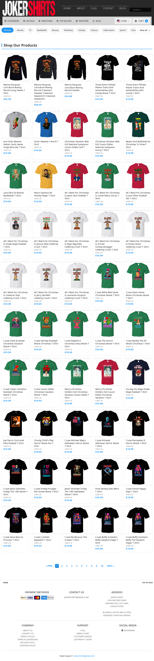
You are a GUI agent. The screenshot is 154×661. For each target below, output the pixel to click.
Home (67, 8)
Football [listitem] (135, 30)
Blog (122, 8)
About (81, 8)
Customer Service (83, 636)
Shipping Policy (28, 645)
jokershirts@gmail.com (84, 656)
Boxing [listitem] (55, 30)
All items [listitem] (7, 30)
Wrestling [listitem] (68, 30)
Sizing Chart (82, 633)
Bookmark (129, 630)
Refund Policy (27, 642)
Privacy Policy (27, 636)
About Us (27, 630)
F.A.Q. (94, 8)
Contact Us (28, 633)
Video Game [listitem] (108, 30)
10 (102, 566)
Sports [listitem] (123, 30)
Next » (110, 566)
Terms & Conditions (27, 639)
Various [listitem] (94, 30)
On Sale (30, 21)
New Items (47, 21)
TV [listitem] (30, 30)
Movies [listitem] (20, 30)
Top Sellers (66, 21)
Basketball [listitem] (41, 30)
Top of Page (147, 582)
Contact (108, 8)
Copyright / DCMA (83, 639)
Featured (84, 21)
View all (143, 30)
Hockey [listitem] (81, 30)
